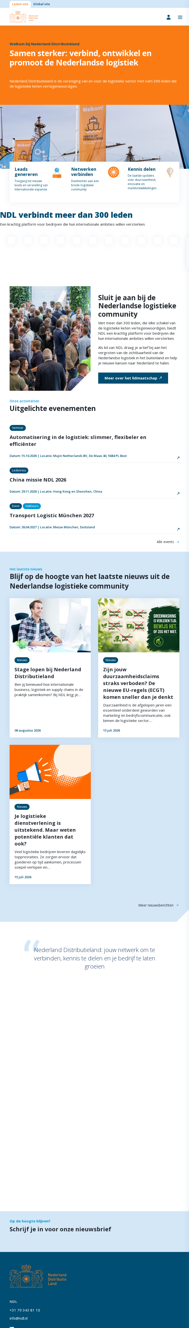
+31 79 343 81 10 (25, 1310)
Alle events (165, 541)
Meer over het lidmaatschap (131, 377)
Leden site (20, 4)
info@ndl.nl (19, 1318)
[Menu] (180, 17)
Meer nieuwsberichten (155, 905)
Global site (41, 4)
